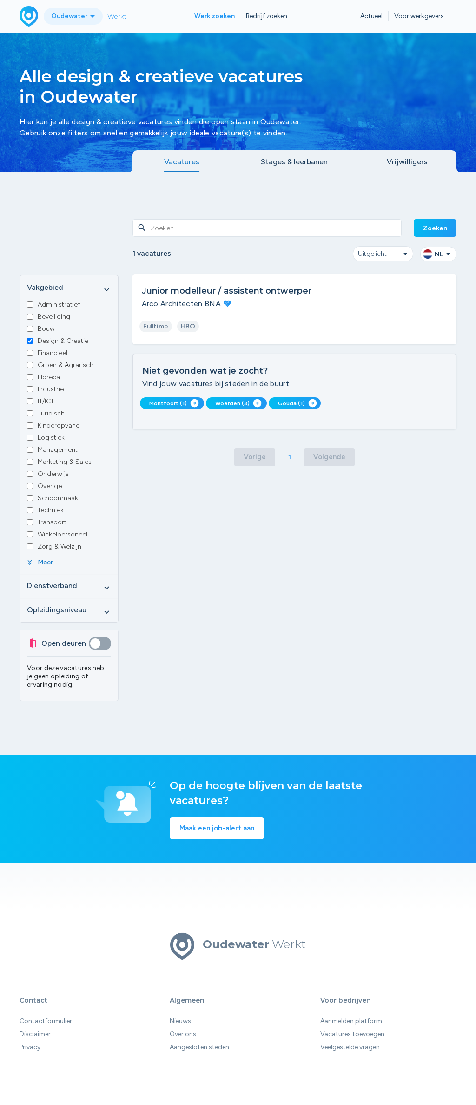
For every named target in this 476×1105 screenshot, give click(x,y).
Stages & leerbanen (294, 161)
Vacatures (181, 161)
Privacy (30, 1047)
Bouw (46, 329)
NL (439, 254)
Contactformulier (46, 1021)
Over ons (183, 1034)
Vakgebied (69, 288)
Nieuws (180, 1021)
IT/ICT (46, 401)
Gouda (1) (297, 403)
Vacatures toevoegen (352, 1034)
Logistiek (51, 438)
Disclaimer (35, 1034)
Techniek (51, 510)
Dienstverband (69, 586)
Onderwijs (53, 474)
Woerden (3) (238, 403)
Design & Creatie (63, 341)
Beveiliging (54, 317)
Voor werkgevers (419, 16)
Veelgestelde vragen (350, 1047)
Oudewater (70, 16)
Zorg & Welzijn (59, 546)
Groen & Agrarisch (65, 365)
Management (58, 450)
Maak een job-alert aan (216, 828)
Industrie (51, 389)
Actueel (371, 16)
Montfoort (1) (174, 403)
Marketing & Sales (65, 462)
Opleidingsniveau (69, 610)
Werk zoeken (214, 16)
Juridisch (51, 413)
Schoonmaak (58, 498)
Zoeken (435, 228)
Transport (52, 522)
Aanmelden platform (351, 1021)
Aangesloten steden (199, 1047)
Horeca (49, 377)
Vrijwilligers (407, 161)
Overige (50, 486)
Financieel (52, 353)
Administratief (59, 304)
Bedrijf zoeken (266, 16)
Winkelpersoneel (62, 534)
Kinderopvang (59, 425)
